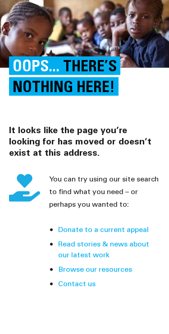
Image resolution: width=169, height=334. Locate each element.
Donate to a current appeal (103, 229)
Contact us (77, 283)
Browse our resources (95, 269)
